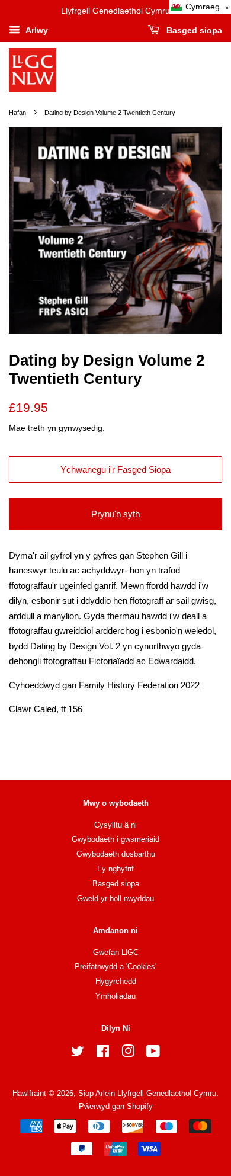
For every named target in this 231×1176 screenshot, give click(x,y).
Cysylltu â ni (115, 825)
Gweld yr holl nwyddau (115, 898)
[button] (200, 7)
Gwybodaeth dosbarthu (115, 854)
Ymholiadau (115, 996)
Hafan (17, 112)
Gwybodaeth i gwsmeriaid (115, 839)
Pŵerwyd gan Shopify (116, 1106)
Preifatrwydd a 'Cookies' (115, 966)
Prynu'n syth (115, 514)
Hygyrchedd (115, 981)
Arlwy (35, 30)
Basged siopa (193, 30)
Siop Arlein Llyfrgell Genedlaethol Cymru (147, 1093)
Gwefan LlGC (116, 952)
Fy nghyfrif (115, 868)
